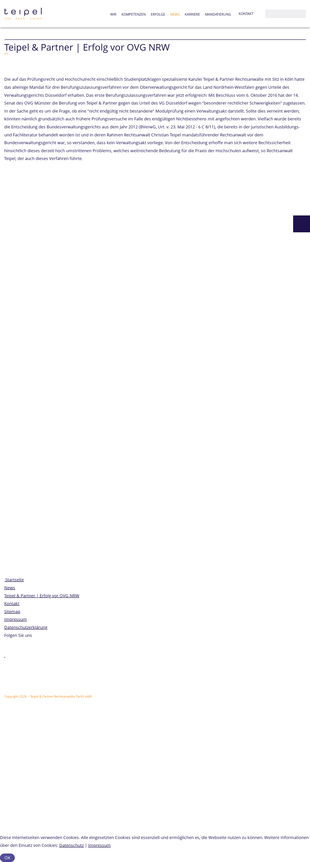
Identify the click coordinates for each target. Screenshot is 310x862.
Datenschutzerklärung (25, 627)
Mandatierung (218, 14)
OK (7, 858)
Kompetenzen (133, 14)
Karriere (192, 14)
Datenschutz (71, 845)
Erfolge (158, 14)
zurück (15, 477)
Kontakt (246, 13)
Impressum (15, 619)
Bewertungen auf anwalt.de (68, 708)
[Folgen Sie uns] (4, 655)
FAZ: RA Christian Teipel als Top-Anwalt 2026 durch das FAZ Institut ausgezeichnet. (108, 799)
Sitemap (12, 611)
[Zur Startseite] (23, 13)
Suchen (269, 13)
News (175, 14)
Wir (113, 14)
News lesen (12, 810)
